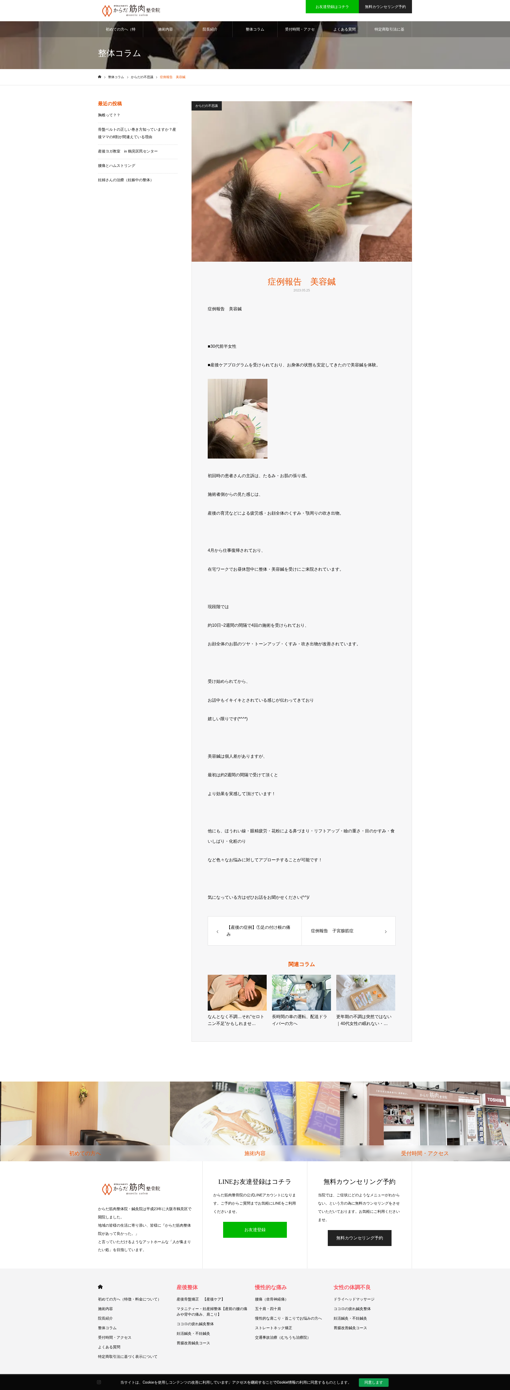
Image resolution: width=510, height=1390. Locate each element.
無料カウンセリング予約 (385, 7)
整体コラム (255, 29)
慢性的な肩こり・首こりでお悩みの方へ (288, 1318)
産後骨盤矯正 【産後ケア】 (201, 1299)
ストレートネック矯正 (273, 1328)
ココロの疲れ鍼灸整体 (195, 1324)
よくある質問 (344, 29)
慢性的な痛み (271, 1287)
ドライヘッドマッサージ (354, 1299)
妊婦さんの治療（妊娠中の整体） (126, 180)
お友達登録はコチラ (332, 7)
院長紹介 (210, 29)
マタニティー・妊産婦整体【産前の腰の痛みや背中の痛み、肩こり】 (212, 1311)
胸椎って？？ (109, 115)
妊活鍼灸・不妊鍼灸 (193, 1333)
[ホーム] (99, 77)
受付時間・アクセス (300, 32)
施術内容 (165, 29)
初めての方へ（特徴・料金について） (120, 32)
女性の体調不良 (352, 1287)
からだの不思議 (207, 106)
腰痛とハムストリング (116, 165)
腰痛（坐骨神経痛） (271, 1299)
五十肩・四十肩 (268, 1309)
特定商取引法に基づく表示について (389, 32)
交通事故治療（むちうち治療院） (283, 1337)
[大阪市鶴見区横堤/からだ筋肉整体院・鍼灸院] (131, 10)
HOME (100, 1287)
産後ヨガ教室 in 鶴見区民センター (128, 151)
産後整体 (187, 1287)
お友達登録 (255, 1229)
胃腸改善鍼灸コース (193, 1343)
